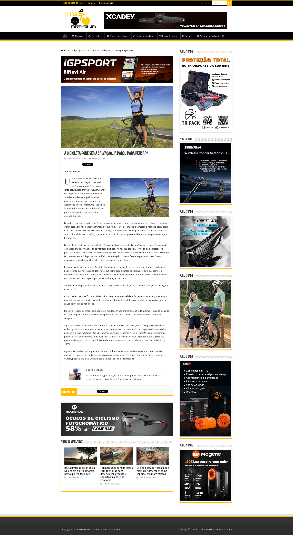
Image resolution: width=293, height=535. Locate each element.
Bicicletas (96, 36)
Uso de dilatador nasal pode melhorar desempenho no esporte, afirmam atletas (152, 470)
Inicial (66, 50)
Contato (92, 3)
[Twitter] (202, 3)
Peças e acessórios (119, 36)
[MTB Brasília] (79, 18)
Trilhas (188, 36)
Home (65, 35)
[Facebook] (199, 3)
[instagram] (209, 3)
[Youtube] (205, 3)
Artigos (75, 50)
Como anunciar (106, 3)
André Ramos (225, 529)
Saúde (102, 159)
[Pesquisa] (229, 3)
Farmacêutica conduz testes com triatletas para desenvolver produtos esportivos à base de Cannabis (116, 474)
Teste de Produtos (145, 36)
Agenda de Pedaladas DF (212, 36)
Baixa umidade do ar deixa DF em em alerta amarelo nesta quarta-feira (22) (79, 470)
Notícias (79, 36)
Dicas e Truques (169, 36)
